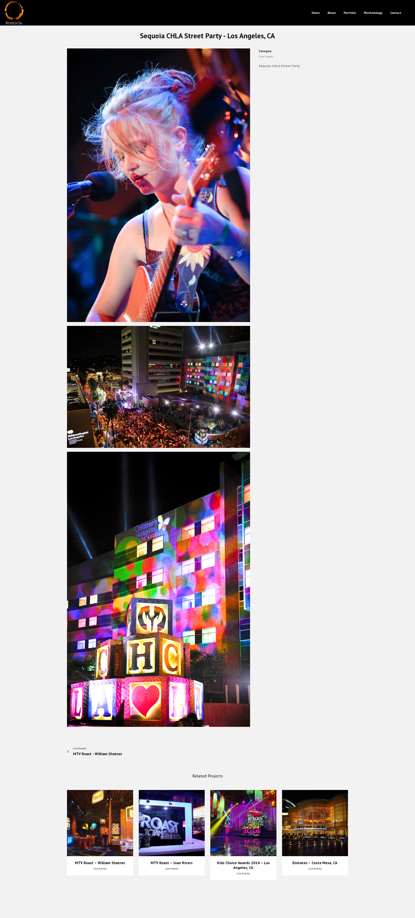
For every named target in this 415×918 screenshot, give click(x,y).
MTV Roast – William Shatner (100, 862)
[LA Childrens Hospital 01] (158, 187)
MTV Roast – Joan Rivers (172, 862)
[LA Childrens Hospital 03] (158, 388)
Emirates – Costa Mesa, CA (314, 862)
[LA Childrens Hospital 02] (158, 591)
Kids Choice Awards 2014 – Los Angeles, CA (243, 865)
